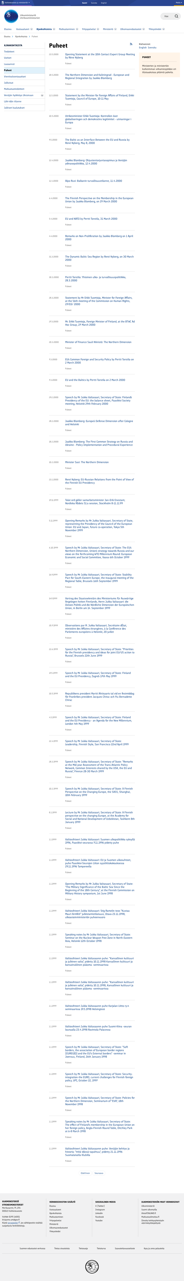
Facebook (99, 1217)
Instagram (100, 1209)
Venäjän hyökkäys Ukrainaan (18, 95)
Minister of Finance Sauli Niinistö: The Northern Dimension (98, 342)
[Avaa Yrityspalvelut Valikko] (98, 29)
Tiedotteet (9, 51)
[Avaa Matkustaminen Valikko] (77, 29)
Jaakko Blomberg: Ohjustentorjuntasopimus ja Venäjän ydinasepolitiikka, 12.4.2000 (96, 162)
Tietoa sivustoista (62, 1248)
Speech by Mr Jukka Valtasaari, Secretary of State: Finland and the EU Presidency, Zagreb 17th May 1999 (98, 674)
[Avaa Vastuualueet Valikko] (31, 29)
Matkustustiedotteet (14, 88)
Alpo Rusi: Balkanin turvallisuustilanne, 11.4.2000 (93, 180)
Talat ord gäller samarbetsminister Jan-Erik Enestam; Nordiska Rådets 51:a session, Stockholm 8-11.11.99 (95, 501)
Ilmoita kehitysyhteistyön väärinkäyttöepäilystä (152, 1221)
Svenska (94, 3)
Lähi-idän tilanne (12, 101)
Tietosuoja (83, 1248)
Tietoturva (101, 1248)
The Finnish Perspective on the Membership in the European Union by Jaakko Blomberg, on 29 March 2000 (99, 200)
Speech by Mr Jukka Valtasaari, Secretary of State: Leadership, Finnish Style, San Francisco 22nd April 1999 (97, 742)
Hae (176, 16)
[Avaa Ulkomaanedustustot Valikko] (143, 29)
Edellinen (85, 1173)
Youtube (99, 1220)
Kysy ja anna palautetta (154, 1248)
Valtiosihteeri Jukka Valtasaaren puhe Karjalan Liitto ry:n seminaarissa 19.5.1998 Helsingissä (97, 1007)
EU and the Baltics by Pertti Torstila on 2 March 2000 (95, 380)
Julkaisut (8, 82)
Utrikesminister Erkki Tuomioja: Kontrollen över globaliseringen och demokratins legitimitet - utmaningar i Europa (98, 119)
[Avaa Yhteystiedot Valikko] (163, 29)
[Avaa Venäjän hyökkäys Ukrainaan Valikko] (42, 95)
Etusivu (7, 36)
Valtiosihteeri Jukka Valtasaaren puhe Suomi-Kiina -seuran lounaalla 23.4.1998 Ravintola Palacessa (98, 1028)
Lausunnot (9, 64)
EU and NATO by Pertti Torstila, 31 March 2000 (91, 218)
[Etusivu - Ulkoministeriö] (26, 16)
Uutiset (7, 57)
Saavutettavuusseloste (125, 1248)
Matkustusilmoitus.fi (150, 1217)
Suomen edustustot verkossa (32, 1248)
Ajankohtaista (21, 36)
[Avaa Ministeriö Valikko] (115, 29)
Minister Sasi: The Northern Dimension (87, 462)
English (104, 3)
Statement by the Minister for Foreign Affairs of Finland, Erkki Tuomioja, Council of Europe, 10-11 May (99, 97)
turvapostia (13, 1222)
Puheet (8, 70)
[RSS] (131, 44)
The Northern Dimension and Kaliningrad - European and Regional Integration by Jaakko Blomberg (97, 76)
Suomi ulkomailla (149, 1209)
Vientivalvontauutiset (15, 76)
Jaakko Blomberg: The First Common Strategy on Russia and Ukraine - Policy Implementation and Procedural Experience (99, 443)
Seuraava (99, 1173)
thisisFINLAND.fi (148, 1213)
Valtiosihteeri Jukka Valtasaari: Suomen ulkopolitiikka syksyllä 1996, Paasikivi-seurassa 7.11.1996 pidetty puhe (100, 841)
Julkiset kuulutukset (14, 107)
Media (178, 2)
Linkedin (99, 1213)
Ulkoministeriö (148, 1206)
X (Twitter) (100, 1206)
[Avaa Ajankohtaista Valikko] (54, 29)
